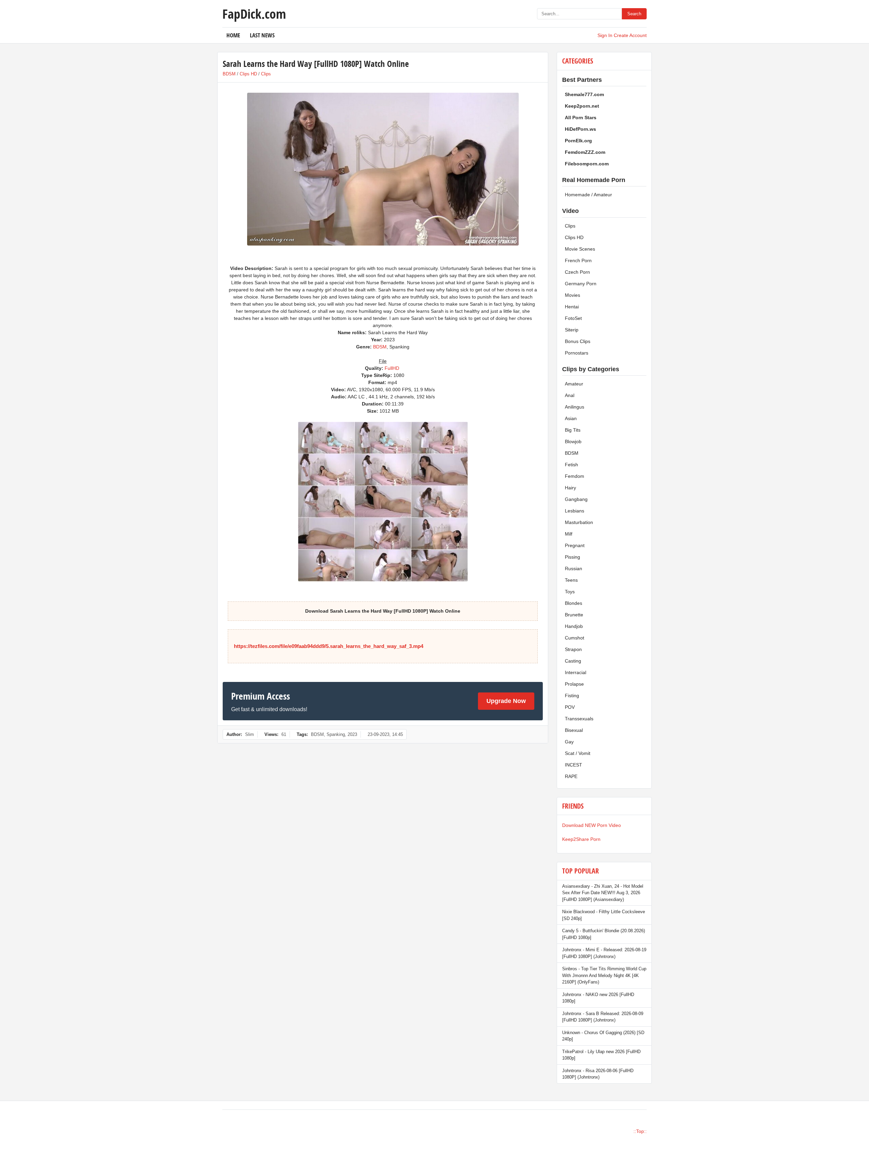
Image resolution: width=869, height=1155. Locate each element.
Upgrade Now (506, 701)
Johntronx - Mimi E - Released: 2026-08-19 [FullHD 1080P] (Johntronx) (604, 953)
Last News (262, 35)
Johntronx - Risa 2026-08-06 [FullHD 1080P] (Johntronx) (597, 1074)
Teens (571, 580)
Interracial (575, 672)
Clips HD (248, 73)
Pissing (572, 557)
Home (233, 35)
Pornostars (576, 353)
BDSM (229, 73)
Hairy (570, 487)
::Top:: (640, 1131)
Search (634, 13)
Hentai (572, 306)
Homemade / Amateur (588, 194)
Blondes (573, 603)
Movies (572, 295)
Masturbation (579, 522)
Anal (569, 395)
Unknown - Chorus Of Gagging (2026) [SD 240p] (603, 1036)
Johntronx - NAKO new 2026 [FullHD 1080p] (598, 998)
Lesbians (574, 510)
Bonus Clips (577, 341)
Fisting (572, 695)
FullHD (392, 368)
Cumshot (574, 637)
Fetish (571, 464)
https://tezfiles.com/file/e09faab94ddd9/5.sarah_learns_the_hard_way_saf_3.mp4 (328, 646)
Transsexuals (579, 718)
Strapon (573, 649)
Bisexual (574, 730)
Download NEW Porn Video (591, 825)
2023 (352, 734)
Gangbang (576, 499)
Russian (573, 568)
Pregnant (575, 545)
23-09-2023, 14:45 (385, 734)
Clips (266, 73)
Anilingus (574, 407)
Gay (569, 741)
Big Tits (572, 430)
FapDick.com (254, 13)
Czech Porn (577, 272)
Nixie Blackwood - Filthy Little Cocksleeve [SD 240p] (603, 915)
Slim (249, 734)
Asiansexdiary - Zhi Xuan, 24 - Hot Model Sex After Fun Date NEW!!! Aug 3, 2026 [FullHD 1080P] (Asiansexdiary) (602, 893)
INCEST (573, 765)
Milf (568, 534)
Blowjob (573, 441)
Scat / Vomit (577, 753)
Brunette (574, 614)
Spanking (336, 734)
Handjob (574, 626)
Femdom (574, 476)
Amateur (574, 383)
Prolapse (574, 684)
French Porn (578, 260)
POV (570, 707)
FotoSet (573, 318)
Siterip (571, 329)
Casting (573, 661)
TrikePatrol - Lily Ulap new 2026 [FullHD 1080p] (601, 1055)
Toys (570, 591)
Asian (571, 418)
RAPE (571, 776)
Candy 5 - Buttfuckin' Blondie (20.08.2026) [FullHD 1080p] (603, 934)
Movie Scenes (580, 249)
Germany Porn (580, 283)
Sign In (604, 35)
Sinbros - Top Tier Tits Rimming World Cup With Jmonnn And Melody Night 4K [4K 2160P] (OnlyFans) (604, 975)
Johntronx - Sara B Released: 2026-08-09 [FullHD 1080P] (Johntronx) (602, 1017)
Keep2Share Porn (581, 839)
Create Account (630, 35)
